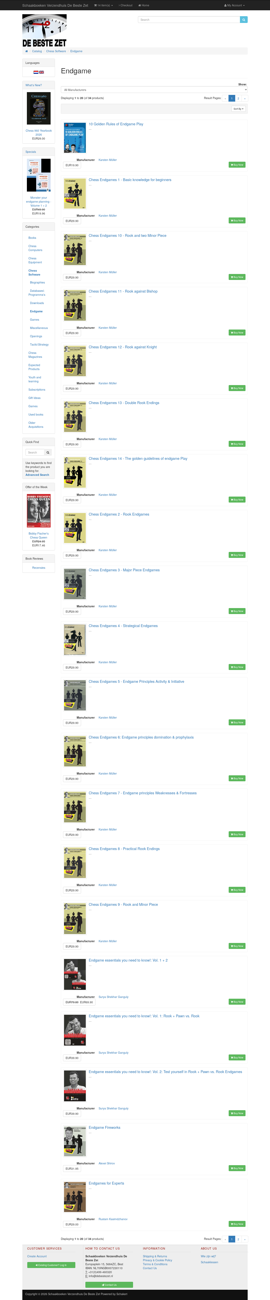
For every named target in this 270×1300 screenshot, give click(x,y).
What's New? (33, 85)
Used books (35, 414)
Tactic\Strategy (38, 344)
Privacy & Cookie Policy (157, 1260)
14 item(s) (104, 5)
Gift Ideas (34, 398)
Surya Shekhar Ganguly (113, 997)
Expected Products (34, 367)
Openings (35, 336)
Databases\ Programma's (36, 293)
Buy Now (238, 164)
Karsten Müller (108, 160)
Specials (30, 152)
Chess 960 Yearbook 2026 (39, 132)
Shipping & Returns (155, 1256)
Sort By (238, 108)
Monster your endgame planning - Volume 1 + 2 (38, 201)
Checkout (126, 5)
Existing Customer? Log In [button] (52, 1265)
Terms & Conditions (155, 1264)
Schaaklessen (209, 1262)
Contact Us (150, 1268)
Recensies (38, 568)
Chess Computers (35, 248)
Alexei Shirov (107, 1163)
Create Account (37, 1256)
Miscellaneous (38, 328)
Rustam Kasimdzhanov (113, 1219)
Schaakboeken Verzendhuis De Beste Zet (55, 5)
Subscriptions (36, 389)
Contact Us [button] (110, 1284)
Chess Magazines (35, 355)
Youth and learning (34, 379)
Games (33, 319)
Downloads (36, 303)
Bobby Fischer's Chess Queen (39, 535)
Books (32, 238)
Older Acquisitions (35, 425)
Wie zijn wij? (208, 1256)
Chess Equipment (35, 260)
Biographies (36, 282)
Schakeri (121, 1294)
